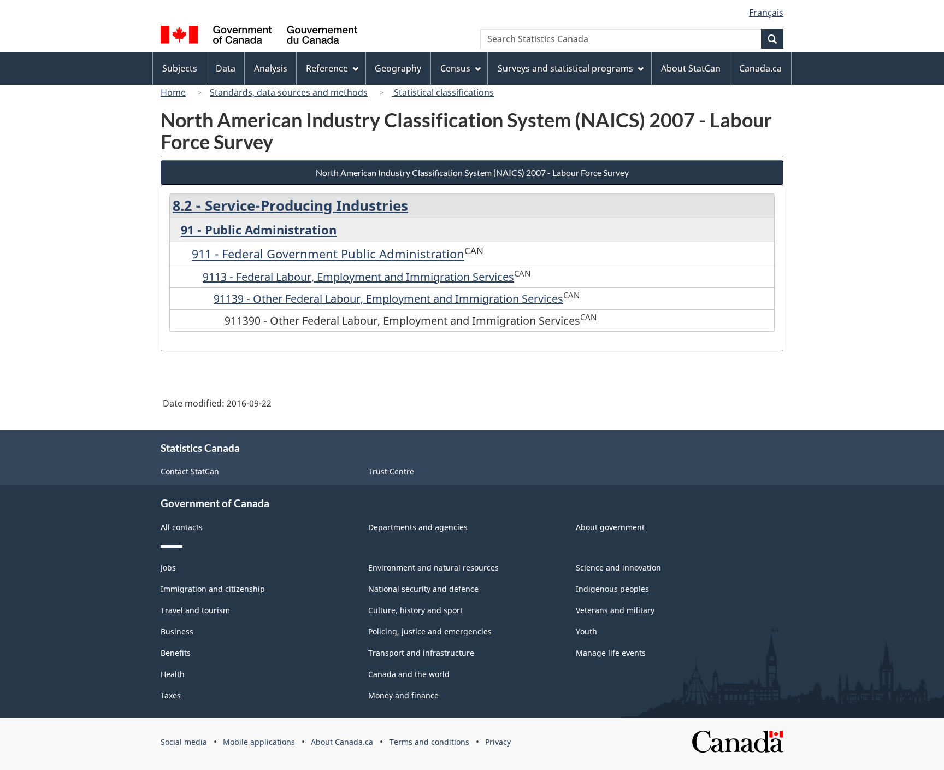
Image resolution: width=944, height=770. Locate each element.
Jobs (168, 567)
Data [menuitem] (225, 68)
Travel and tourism (195, 610)
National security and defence (423, 589)
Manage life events (611, 653)
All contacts (182, 527)
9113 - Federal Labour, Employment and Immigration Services (358, 276)
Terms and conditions (429, 742)
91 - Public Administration (259, 229)
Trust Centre (391, 471)
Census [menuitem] (455, 68)
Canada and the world (409, 674)
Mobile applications (259, 742)
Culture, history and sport (415, 610)
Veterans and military (615, 610)
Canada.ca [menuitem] (760, 68)
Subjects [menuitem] (179, 68)
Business (177, 631)
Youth (586, 631)
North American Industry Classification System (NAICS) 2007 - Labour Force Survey (472, 172)
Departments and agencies (418, 527)
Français (766, 13)
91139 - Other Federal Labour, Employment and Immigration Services (388, 298)
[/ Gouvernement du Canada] (259, 36)
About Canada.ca (342, 742)
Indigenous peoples (612, 589)
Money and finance (403, 695)
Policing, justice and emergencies (430, 631)
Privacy (498, 742)
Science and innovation (618, 567)
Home (173, 92)
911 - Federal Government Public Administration (328, 253)
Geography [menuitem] (398, 68)
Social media (184, 742)
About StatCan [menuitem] (691, 68)
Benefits (176, 653)
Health (173, 674)
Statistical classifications (443, 92)
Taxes (171, 695)
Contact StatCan (190, 471)
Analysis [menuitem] (270, 68)
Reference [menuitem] (327, 68)
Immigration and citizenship (213, 589)
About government (610, 527)
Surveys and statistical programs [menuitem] (565, 68)
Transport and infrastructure (421, 653)
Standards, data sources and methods (289, 92)
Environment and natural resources (433, 567)
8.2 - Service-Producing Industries (290, 205)
